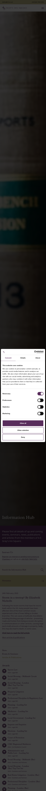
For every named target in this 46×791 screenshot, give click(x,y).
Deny (23, 437)
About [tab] (37, 358)
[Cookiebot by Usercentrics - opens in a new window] (34, 352)
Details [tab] (23, 358)
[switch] (40, 400)
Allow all (23, 423)
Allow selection (23, 430)
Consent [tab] (8, 358)
